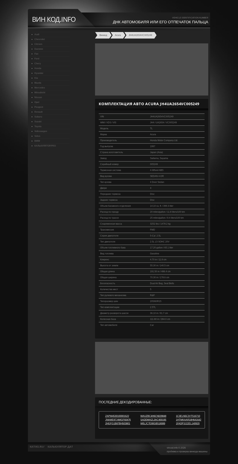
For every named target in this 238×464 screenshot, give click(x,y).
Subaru (38, 116)
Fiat (36, 54)
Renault (38, 112)
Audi (36, 34)
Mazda (37, 83)
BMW (37, 141)
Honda (37, 68)
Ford (36, 58)
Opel (36, 102)
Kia (36, 78)
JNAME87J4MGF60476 (118, 419)
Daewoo (38, 49)
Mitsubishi (39, 92)
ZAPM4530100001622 (117, 416)
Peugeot (38, 107)
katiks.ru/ (37, 446)
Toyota (37, 126)
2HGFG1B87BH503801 (117, 423)
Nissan (38, 97)
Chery (37, 63)
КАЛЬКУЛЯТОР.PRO (45, 145)
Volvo (37, 136)
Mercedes (39, 87)
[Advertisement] (150, 69)
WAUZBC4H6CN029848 (153, 416)
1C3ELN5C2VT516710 (188, 416)
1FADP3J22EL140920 (188, 423)
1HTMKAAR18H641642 (188, 419)
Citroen (38, 44)
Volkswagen (40, 131)
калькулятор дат (60, 446)
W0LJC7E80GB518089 (152, 423)
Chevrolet (39, 39)
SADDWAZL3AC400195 (153, 419)
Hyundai (38, 73)
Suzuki (37, 121)
